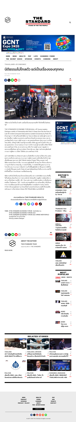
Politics (52, 351)
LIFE (36, 56)
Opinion (38, 351)
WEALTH (22, 56)
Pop (53, 397)
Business (61, 373)
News (23, 397)
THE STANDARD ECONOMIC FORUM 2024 (23, 213)
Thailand (10, 64)
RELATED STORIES (38, 336)
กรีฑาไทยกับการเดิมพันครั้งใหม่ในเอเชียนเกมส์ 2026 (65, 315)
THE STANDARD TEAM (13, 74)
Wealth (38, 397)
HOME (8, 56)
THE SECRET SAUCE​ (14, 59)
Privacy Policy (24, 403)
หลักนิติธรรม (37, 211)
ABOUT (55, 59)
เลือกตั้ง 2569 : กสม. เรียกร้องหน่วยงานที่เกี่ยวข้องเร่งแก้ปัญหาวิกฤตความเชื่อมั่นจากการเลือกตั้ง (13, 376)
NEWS (15, 56)
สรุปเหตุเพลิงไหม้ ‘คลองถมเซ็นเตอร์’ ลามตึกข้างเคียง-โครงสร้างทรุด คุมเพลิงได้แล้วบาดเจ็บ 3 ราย (65, 294)
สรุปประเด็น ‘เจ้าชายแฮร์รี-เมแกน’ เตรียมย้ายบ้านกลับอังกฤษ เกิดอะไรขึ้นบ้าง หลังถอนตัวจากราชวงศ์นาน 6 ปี (61, 246)
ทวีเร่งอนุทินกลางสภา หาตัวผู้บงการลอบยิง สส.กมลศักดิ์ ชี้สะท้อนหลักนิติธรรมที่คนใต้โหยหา (58, 355)
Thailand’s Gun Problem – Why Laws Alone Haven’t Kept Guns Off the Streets (60, 210)
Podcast (24, 399)
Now (53, 399)
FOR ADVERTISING (38, 404)
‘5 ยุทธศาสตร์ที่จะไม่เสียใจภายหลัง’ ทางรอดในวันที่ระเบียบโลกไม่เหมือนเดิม (61, 229)
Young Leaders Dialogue (17, 218)
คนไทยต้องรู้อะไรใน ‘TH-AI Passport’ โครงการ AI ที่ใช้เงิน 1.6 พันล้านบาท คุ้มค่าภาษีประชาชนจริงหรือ (61, 193)
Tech (64, 190)
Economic (21, 64)
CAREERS (46, 59)
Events (53, 401)
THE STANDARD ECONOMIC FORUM (21, 211)
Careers (38, 401)
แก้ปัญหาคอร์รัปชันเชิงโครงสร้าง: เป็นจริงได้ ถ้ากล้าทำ (36, 355)
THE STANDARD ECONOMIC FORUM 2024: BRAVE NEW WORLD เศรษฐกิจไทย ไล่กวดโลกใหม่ (29, 215)
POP (29, 56)
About (38, 403)
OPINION (28, 59)
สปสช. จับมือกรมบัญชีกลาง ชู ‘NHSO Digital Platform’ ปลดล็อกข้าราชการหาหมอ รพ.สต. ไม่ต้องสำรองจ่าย (65, 304)
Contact (53, 403)
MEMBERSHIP (38, 409)
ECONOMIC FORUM (47, 56)
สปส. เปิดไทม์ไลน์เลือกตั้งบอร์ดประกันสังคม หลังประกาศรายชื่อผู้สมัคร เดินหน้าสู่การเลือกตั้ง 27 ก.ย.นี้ (60, 264)
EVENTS (38, 59)
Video (38, 399)
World (57, 224)
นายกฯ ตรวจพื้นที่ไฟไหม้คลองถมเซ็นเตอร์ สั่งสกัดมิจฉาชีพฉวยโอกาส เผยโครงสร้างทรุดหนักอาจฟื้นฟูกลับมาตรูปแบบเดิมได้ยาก (65, 284)
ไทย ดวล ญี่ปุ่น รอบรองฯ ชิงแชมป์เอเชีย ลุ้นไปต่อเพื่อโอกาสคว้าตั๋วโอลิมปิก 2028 (65, 325)
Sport (63, 311)
